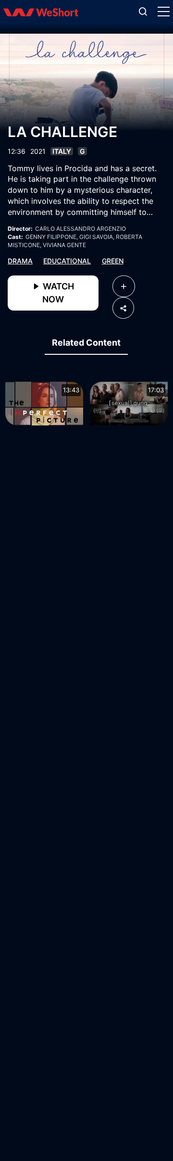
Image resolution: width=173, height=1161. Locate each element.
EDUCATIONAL (67, 261)
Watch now (57, 292)
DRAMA (20, 261)
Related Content (86, 342)
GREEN (113, 261)
